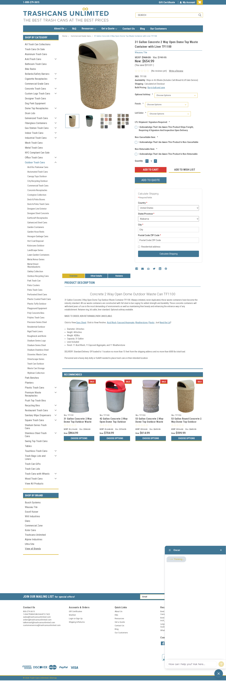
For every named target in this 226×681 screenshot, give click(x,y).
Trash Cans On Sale (35, 49)
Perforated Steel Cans (37, 294)
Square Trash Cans (34, 420)
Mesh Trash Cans (34, 142)
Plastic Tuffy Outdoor (36, 303)
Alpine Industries (33, 539)
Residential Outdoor (36, 326)
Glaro (27, 520)
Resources (88, 28)
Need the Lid (165, 322)
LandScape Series (35, 250)
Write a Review (176, 71)
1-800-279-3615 (31, 2)
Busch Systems (33, 502)
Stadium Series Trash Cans (36, 427)
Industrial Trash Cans (36, 137)
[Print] (148, 268)
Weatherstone (141, 322)
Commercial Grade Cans (37, 83)
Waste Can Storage (36, 368)
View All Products (34, 483)
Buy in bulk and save (156, 87)
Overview (73, 276)
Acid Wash (111, 322)
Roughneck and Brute (36, 336)
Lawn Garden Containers (38, 254)
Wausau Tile (31, 507)
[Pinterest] (166, 268)
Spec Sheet (81, 322)
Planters (29, 382)
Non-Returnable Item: (146, 149)
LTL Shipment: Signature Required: (152, 122)
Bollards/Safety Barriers (37, 73)
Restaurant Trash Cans (36, 410)
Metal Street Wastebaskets (33, 265)
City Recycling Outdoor (37, 181)
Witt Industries (32, 516)
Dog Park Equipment (35, 103)
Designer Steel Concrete (38, 213)
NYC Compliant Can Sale (37, 152)
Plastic (152, 322)
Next (129, 75)
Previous (65, 75)
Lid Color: (140, 113)
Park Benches (32, 377)
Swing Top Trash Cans (36, 441)
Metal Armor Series (35, 259)
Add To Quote (150, 180)
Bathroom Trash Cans (36, 64)
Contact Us (129, 28)
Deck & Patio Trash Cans (38, 204)
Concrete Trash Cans (35, 88)
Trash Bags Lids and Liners (35, 457)
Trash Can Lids (32, 468)
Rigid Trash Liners (35, 331)
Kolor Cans (30, 530)
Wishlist (72, 615)
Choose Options (79, 438)
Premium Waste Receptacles (33, 394)
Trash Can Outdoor (35, 363)
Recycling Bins (32, 405)
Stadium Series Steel (36, 345)
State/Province (146, 214)
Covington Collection (36, 194)
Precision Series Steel (37, 322)
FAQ (74, 28)
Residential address (150, 246)
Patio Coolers (33, 285)
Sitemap (53, 678)
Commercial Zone (34, 525)
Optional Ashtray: (144, 94)
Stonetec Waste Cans (37, 354)
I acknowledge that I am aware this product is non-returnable (168, 154)
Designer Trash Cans (35, 98)
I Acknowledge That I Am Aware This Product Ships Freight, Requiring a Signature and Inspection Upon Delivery (166, 128)
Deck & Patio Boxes (36, 199)
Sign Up (79, 618)
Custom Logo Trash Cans (37, 93)
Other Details (96, 276)
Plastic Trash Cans (34, 387)
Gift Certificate (167, 2)
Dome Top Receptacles (36, 108)
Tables (28, 446)
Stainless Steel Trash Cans (36, 435)
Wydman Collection (36, 373)
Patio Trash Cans (34, 290)
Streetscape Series (35, 359)
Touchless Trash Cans (36, 450)
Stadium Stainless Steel (38, 349)
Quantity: (139, 161)
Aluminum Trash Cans (36, 54)
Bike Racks (30, 68)
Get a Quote (108, 28)
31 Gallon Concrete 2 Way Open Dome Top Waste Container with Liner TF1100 (125, 36)
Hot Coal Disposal (35, 241)
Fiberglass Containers (36, 123)
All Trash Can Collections (37, 44)
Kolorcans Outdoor (35, 245)
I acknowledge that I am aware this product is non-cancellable (168, 142)
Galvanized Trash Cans (36, 118)
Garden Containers (35, 227)
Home (64, 36)
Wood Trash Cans (34, 478)
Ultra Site (29, 544)
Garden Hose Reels (35, 231)
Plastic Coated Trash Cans (39, 299)
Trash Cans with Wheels (37, 473)
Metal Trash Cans (34, 147)
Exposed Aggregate (125, 322)
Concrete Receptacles (37, 190)
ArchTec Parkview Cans (37, 167)
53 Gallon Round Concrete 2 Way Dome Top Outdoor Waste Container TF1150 (186, 421)
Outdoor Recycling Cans (38, 276)
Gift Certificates (75, 611)
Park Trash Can (34, 280)
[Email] (142, 268)
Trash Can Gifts (33, 463)
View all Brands (33, 548)
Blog (142, 28)
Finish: (139, 103)
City (140, 224)
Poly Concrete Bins (35, 313)
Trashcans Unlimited (35, 534)
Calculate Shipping (169, 254)
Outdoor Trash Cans (35, 162)
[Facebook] (136, 268)
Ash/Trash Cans (33, 59)
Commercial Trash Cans (37, 185)
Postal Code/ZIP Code (149, 235)
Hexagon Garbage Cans (37, 236)
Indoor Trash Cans (34, 132)
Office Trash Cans (34, 157)
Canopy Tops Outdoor (37, 176)
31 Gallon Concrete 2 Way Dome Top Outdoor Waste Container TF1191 (78, 421)
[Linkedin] (160, 268)
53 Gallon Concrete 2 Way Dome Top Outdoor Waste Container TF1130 (149, 421)
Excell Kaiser (31, 511)
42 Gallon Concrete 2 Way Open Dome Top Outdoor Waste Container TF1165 (113, 421)
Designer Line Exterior (37, 208)
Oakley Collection (35, 271)
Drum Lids (30, 113)
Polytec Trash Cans (35, 317)
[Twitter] (154, 268)
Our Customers (158, 28)
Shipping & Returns (77, 622)
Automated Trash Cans (37, 171)
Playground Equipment (37, 308)
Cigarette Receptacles (36, 78)
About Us (59, 28)
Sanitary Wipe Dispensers (38, 415)
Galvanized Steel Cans (37, 222)
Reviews (119, 276)
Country (142, 203)
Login (71, 618)
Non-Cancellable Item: (146, 137)
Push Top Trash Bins (35, 400)
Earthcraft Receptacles (37, 218)
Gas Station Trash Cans (37, 127)
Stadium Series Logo (36, 340)
